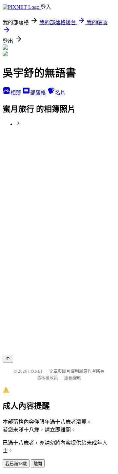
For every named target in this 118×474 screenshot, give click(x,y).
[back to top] (8, 359)
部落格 (38, 92)
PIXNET (35, 371)
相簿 (16, 92)
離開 (37, 463)
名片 (60, 92)
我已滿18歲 (16, 463)
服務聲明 (72, 377)
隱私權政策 (47, 377)
